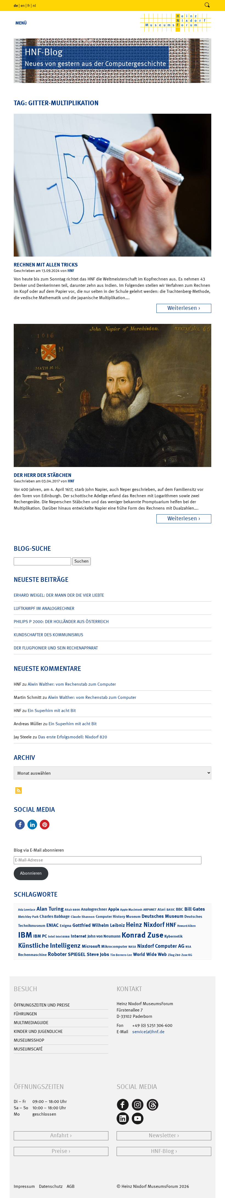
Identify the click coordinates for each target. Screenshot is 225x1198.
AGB (71, 1186)
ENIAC (52, 925)
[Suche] (207, 5)
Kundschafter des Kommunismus (48, 635)
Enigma (65, 925)
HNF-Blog (162, 1151)
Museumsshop (29, 1040)
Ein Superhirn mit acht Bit (52, 710)
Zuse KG (186, 955)
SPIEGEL (77, 954)
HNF (71, 270)
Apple (113, 909)
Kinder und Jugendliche (38, 1031)
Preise (59, 1151)
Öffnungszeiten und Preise (42, 1005)
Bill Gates (194, 909)
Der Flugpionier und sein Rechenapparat (56, 648)
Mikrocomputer (114, 946)
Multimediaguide (31, 1022)
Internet (78, 936)
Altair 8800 (72, 910)
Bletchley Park (28, 917)
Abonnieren (31, 873)
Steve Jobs (98, 954)
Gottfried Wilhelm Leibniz (98, 925)
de (16, 5)
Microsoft (91, 946)
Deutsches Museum (162, 916)
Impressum (24, 1186)
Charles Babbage (55, 916)
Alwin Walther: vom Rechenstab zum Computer (72, 684)
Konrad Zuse (142, 935)
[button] (20, 824)
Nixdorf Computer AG (160, 946)
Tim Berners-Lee (121, 955)
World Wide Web (150, 954)
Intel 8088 (63, 937)
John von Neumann (104, 936)
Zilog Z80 (174, 955)
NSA (188, 947)
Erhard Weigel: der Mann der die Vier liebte (59, 595)
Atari (161, 909)
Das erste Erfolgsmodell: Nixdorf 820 (72, 737)
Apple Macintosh (131, 910)
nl (34, 5)
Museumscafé (28, 1049)
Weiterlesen (182, 308)
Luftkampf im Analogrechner (44, 608)
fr (28, 5)
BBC (179, 909)
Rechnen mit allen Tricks (46, 264)
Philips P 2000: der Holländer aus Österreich (61, 621)
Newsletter (162, 1135)
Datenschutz (51, 1186)
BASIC (171, 910)
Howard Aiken (186, 926)
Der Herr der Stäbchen (42, 475)
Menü (21, 23)
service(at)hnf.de (148, 1032)
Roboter (57, 954)
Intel (51, 936)
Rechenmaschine (32, 954)
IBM (25, 935)
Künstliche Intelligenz (49, 945)
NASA (132, 947)
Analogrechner (94, 909)
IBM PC (40, 936)
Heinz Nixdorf (145, 924)
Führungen (25, 1014)
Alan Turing (50, 908)
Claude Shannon (83, 917)
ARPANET (149, 909)
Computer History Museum (118, 916)
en (23, 5)
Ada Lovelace (26, 910)
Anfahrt (59, 1135)
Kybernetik (173, 936)
